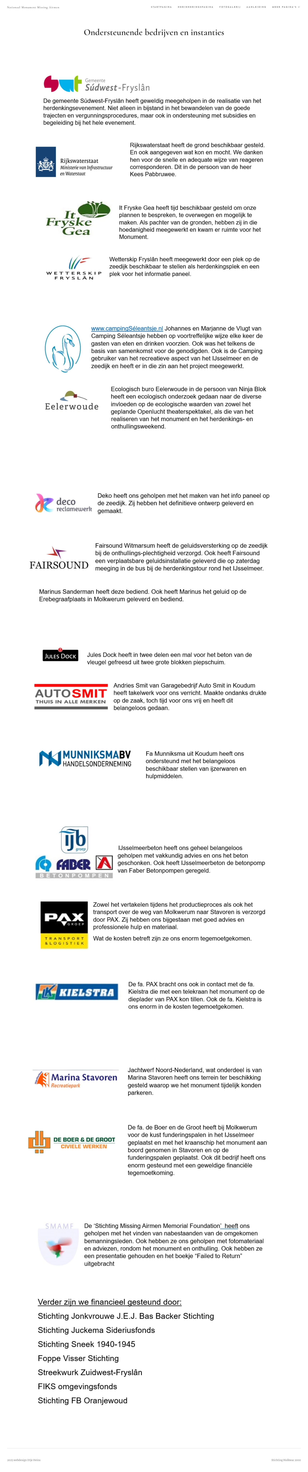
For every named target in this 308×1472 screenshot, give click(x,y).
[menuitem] (162, 7)
